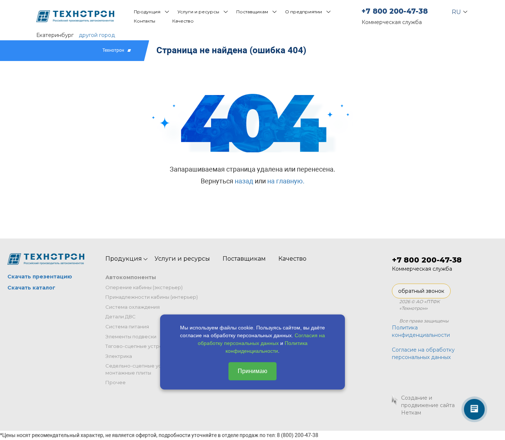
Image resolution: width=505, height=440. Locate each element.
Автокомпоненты (130, 277)
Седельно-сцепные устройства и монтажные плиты (147, 369)
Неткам (411, 412)
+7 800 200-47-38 (395, 11)
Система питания (127, 326)
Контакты (144, 21)
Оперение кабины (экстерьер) (144, 287)
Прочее (115, 382)
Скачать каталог (31, 287)
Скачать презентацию (39, 276)
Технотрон (113, 50)
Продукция (147, 11)
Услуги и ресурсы (198, 11)
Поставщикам (252, 11)
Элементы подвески (130, 336)
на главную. (286, 181)
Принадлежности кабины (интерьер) (151, 297)
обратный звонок (421, 291)
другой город (97, 35)
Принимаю (252, 371)
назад (244, 181)
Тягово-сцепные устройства (141, 346)
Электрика (118, 356)
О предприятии (303, 11)
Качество (183, 21)
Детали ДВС (120, 316)
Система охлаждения (132, 307)
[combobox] (456, 10)
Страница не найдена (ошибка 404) (231, 50)
